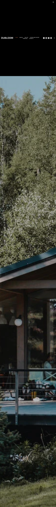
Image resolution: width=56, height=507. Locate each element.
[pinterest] (48, 38)
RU (54, 38)
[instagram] (46, 38)
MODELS (21, 37)
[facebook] (44, 38)
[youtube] (51, 38)
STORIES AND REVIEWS (34, 37)
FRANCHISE (25, 38)
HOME (16, 37)
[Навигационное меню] (53, 2)
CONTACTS (31, 38)
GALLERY (26, 37)
